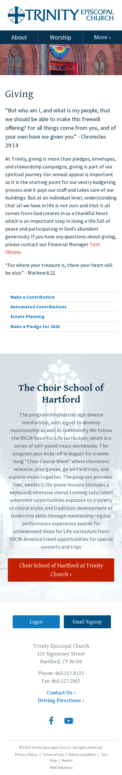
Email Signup (87, 622)
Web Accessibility (82, 754)
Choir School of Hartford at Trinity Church (61, 570)
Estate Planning (27, 316)
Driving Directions (59, 701)
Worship (60, 37)
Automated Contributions (38, 307)
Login (36, 622)
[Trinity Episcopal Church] (61, 15)
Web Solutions (61, 767)
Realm (67, 760)
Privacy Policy (26, 754)
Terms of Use (53, 754)
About (19, 37)
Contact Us (60, 693)
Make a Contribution (32, 297)
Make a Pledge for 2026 (35, 326)
